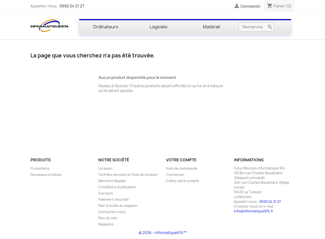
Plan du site (107, 218)
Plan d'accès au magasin (118, 205)
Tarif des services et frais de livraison (128, 174)
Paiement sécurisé (113, 199)
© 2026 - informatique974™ (163, 232)
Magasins (106, 224)
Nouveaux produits (46, 174)
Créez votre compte (182, 180)
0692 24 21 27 (71, 6)
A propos (105, 193)
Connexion (175, 174)
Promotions (39, 168)
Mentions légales (112, 180)
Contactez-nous (112, 211)
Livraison (105, 168)
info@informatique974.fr (253, 211)
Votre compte (181, 160)
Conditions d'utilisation (117, 187)
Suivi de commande (181, 168)
